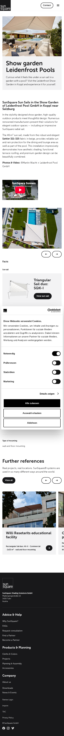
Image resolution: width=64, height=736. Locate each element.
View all (9, 480)
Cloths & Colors (9, 654)
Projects (6, 659)
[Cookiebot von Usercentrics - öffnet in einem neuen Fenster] (48, 310)
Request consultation (12, 630)
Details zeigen (47, 393)
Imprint (5, 706)
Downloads (7, 688)
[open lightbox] (32, 232)
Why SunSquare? (10, 621)
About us (6, 682)
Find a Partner (8, 635)
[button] (58, 5)
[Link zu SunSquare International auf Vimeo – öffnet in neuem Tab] (12, 728)
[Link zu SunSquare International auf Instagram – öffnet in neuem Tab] (8, 728)
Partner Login (7, 700)
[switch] (56, 362)
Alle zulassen (32, 403)
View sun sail (42, 296)
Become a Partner (11, 640)
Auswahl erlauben (32, 413)
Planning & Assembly (12, 663)
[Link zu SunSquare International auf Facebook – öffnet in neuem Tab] (3, 728)
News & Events (9, 692)
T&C (4, 712)
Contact (47, 5)
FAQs (4, 626)
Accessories (8, 668)
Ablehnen (32, 423)
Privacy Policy (8, 718)
